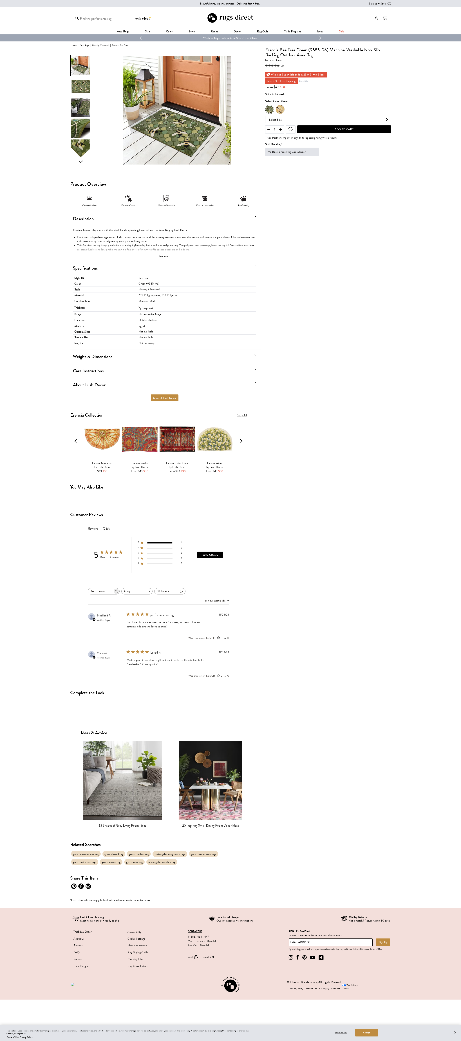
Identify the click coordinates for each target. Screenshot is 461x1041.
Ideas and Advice (137, 945)
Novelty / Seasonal (100, 45)
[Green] (269, 109)
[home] (230, 22)
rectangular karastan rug (161, 862)
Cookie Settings (136, 938)
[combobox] (137, 591)
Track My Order (82, 932)
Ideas (320, 31)
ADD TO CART (344, 129)
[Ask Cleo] (143, 18)
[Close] (455, 1032)
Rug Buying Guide (137, 952)
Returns (77, 959)
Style (192, 31)
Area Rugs (123, 31)
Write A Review (210, 555)
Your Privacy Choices (350, 987)
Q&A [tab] (106, 528)
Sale (341, 31)
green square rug (111, 862)
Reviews (78, 945)
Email (206, 957)
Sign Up (383, 942)
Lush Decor (275, 60)
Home (74, 45)
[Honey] (280, 109)
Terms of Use (376, 949)
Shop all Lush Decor (164, 398)
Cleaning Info (135, 959)
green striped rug (113, 854)
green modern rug (139, 854)
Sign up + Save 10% (380, 3)
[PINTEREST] (304, 957)
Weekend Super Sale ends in (181, 38)
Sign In (297, 138)
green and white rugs (84, 862)
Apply (286, 138)
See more (164, 256)
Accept (366, 1032)
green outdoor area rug (86, 854)
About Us (78, 938)
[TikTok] (321, 957)
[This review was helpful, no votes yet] (218, 638)
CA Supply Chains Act (329, 988)
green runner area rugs (203, 854)
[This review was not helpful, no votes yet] (225, 638)
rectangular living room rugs (170, 854)
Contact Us (195, 931)
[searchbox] (100, 591)
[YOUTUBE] (312, 957)
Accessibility (134, 932)
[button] (385, 18)
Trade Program (292, 31)
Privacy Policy (359, 949)
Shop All (242, 415)
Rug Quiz (262, 31)
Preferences (341, 1032)
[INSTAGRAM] (291, 957)
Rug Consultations (137, 966)
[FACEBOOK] (297, 957)
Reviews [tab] (93, 528)
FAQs (76, 952)
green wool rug (134, 862)
